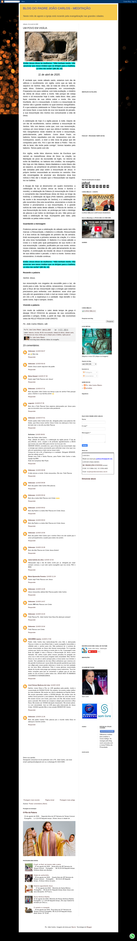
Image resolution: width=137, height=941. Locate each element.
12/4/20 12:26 (40, 716)
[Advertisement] (49, 781)
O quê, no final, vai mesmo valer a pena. (47, 864)
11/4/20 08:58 (40, 470)
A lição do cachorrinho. (41, 875)
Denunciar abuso (89, 479)
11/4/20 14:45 (40, 589)
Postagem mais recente (32, 800)
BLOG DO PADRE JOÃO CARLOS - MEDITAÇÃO (57, 8)
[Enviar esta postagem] (55, 330)
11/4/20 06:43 (40, 363)
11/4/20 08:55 (40, 434)
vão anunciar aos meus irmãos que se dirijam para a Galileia (42, 335)
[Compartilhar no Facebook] (65, 330)
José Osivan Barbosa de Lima (39, 685)
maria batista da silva (36, 560)
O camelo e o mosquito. (42, 907)
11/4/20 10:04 (40, 533)
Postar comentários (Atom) (38, 803)
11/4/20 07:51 (40, 418)
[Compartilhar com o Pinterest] (67, 330)
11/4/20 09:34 (40, 495)
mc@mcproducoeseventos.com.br (97, 471)
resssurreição (48, 332)
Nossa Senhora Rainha (41, 897)
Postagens (88, 372)
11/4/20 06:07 (40, 351)
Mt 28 (41, 332)
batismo (31, 332)
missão (37, 332)
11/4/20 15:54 (40, 626)
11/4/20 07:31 (40, 388)
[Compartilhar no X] (63, 330)
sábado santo (69, 332)
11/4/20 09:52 (40, 507)
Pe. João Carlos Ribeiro (94, 385)
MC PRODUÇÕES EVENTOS (92, 465)
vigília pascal (66, 335)
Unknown (31, 351)
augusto (31, 403)
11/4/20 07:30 (43, 376)
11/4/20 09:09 (40, 483)
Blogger (89, 927)
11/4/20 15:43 (40, 614)
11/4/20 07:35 (39, 403)
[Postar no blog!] (61, 330)
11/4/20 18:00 (55, 685)
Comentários (89, 376)
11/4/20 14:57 (40, 601)
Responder (32, 357)
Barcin (74, 927)
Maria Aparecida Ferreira (37, 576)
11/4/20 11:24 (51, 576)
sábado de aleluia (59, 332)
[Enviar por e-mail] (59, 330)
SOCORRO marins (34, 639)
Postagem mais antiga (67, 800)
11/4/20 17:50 (46, 639)
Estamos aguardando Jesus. (43, 886)
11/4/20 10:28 (40, 547)
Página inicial (49, 800)
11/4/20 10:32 (49, 560)
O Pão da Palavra (30, 812)
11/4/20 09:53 (40, 520)
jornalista (89, 388)
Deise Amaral (33, 376)
